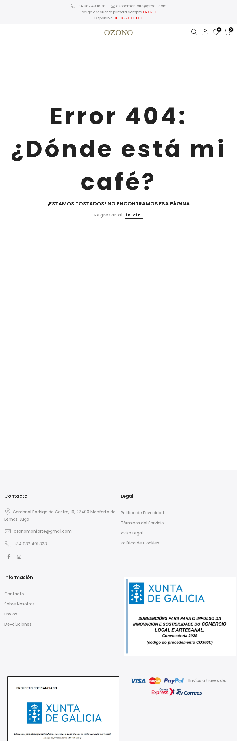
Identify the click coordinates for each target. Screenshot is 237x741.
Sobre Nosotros (19, 604)
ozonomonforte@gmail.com (141, 5)
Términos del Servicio (142, 523)
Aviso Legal (132, 533)
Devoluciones (18, 624)
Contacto (14, 594)
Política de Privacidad (142, 513)
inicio (133, 215)
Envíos (10, 614)
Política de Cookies (140, 543)
